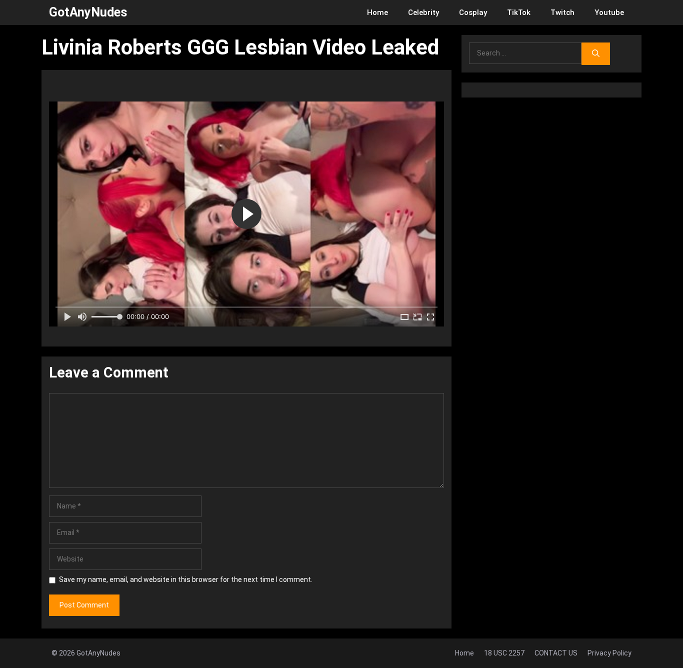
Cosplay (473, 12)
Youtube (609, 12)
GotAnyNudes (88, 12)
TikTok (518, 12)
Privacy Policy (610, 653)
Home (377, 12)
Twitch (562, 12)
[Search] (596, 53)
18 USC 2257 (504, 653)
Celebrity (423, 12)
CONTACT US (556, 653)
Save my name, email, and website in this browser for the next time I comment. (185, 580)
